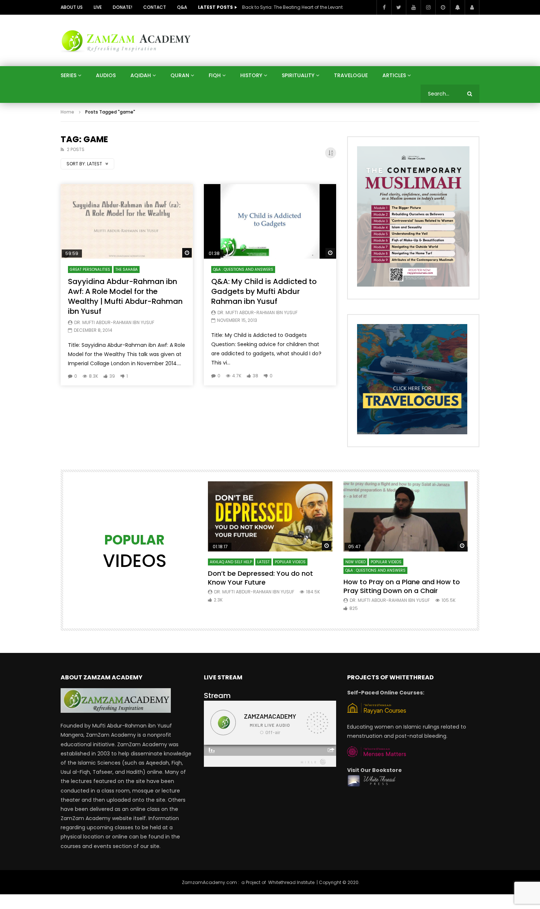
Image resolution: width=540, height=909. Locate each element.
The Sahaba (126, 269)
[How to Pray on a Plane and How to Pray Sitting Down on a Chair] (405, 516)
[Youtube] (413, 7)
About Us (72, 7)
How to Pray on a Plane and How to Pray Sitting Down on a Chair (401, 586)
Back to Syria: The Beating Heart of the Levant (292, 7)
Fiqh (215, 75)
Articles (394, 75)
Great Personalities (90, 269)
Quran (179, 75)
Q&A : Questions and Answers (243, 269)
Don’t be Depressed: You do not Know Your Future (260, 578)
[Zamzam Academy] (126, 40)
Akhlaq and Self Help (231, 562)
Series (68, 75)
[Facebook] (384, 7)
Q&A (182, 7)
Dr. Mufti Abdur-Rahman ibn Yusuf (114, 322)
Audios (106, 75)
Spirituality (298, 75)
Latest (263, 562)
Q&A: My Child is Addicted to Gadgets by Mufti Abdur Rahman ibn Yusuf (264, 291)
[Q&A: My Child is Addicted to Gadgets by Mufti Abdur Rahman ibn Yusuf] (270, 221)
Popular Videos (290, 562)
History (251, 75)
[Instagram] (428, 7)
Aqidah (140, 75)
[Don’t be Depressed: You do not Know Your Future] (270, 516)
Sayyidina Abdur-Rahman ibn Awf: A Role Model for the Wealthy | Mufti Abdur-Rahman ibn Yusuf (125, 296)
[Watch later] (442, 7)
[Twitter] (398, 7)
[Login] (472, 7)
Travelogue (351, 75)
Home (67, 112)
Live (98, 7)
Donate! (122, 7)
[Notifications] (457, 7)
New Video (355, 562)
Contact (154, 7)
